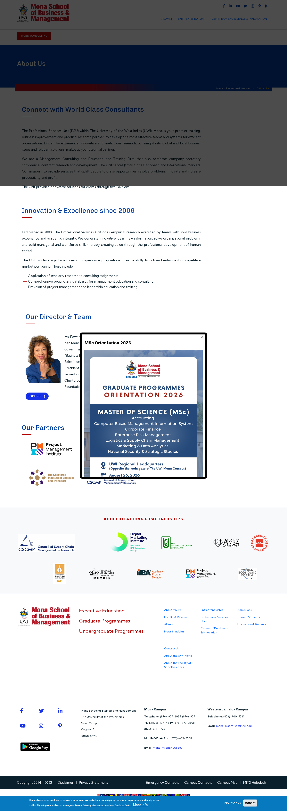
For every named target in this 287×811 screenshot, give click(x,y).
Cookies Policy (123, 805)
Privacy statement (94, 805)
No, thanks (232, 803)
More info (140, 805)
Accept (250, 803)
